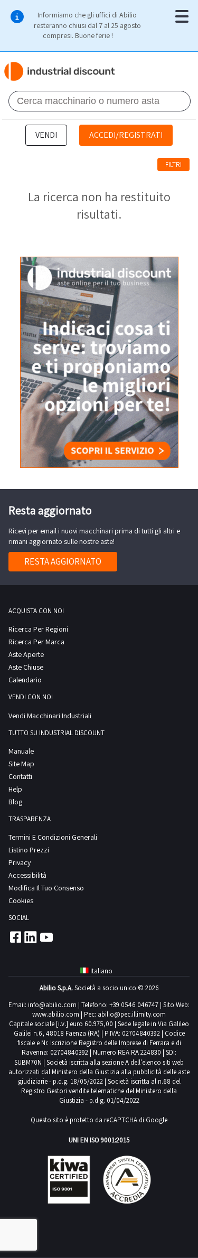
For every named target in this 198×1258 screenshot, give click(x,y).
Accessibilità (27, 875)
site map (21, 763)
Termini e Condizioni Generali (52, 837)
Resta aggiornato (62, 561)
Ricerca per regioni (38, 629)
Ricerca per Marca (36, 641)
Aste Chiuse (25, 667)
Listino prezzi (28, 850)
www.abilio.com (55, 1014)
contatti (20, 776)
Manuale (21, 751)
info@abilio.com (52, 1004)
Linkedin (30, 937)
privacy (19, 862)
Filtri (173, 164)
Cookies (20, 900)
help (15, 789)
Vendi (46, 134)
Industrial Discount (60, 71)
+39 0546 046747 (133, 1004)
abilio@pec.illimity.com (132, 1014)
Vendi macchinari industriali (49, 715)
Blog (15, 801)
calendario (25, 679)
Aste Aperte (26, 654)
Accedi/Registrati (126, 134)
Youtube (46, 937)
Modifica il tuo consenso (46, 888)
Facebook (14, 937)
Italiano (101, 970)
